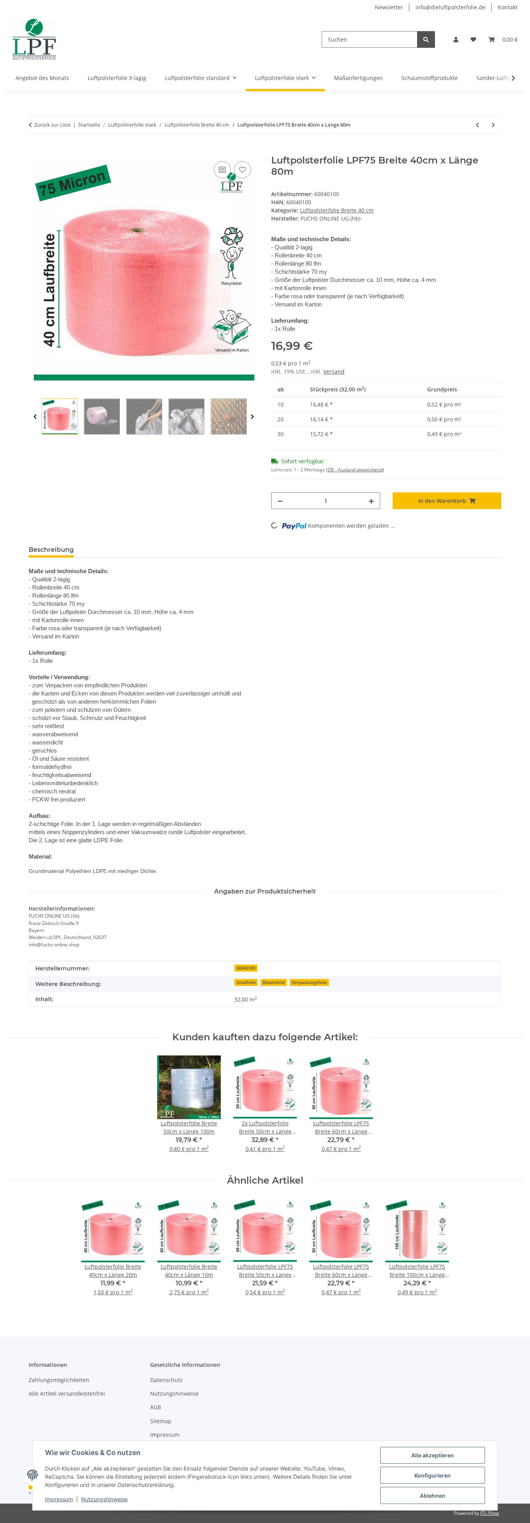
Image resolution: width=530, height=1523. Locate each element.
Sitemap (160, 1421)
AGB (155, 1407)
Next (252, 416)
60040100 (246, 968)
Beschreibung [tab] (51, 549)
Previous (35, 416)
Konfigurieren (432, 1475)
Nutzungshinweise (104, 1499)
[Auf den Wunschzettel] (242, 169)
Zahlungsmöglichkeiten (59, 1380)
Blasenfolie (274, 982)
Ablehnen (432, 1495)
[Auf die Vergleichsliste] (222, 169)
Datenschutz (166, 1380)
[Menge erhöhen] (371, 501)
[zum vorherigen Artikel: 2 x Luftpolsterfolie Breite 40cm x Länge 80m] (477, 124)
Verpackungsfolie (309, 982)
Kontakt (508, 7)
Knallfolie (246, 982)
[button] (455, 39)
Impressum (59, 1499)
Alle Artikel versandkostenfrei (67, 1393)
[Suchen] (426, 39)
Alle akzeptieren (432, 1455)
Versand (334, 371)
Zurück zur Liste (52, 124)
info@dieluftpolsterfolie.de (450, 7)
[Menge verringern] (280, 501)
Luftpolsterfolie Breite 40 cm (337, 210)
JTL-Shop (489, 1513)
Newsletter (389, 7)
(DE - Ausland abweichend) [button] (355, 469)
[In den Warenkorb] (35, 150)
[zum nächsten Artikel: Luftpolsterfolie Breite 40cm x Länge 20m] (493, 124)
